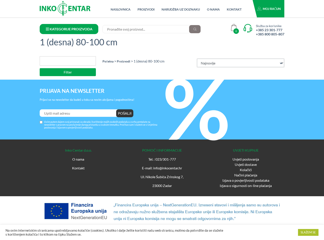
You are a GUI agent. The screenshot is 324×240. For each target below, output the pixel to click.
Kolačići (246, 170)
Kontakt (234, 9)
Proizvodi (146, 9)
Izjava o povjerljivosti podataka (245, 180)
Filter (68, 72)
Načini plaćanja (245, 175)
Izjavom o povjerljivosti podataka (75, 127)
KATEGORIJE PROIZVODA (70, 29)
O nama (213, 9)
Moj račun (272, 9)
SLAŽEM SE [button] (308, 232)
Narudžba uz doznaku (181, 9)
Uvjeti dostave (246, 164)
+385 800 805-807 (270, 34)
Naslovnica (120, 9)
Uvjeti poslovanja (246, 159)
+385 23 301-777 (269, 30)
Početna (108, 61)
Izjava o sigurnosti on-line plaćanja (246, 185)
